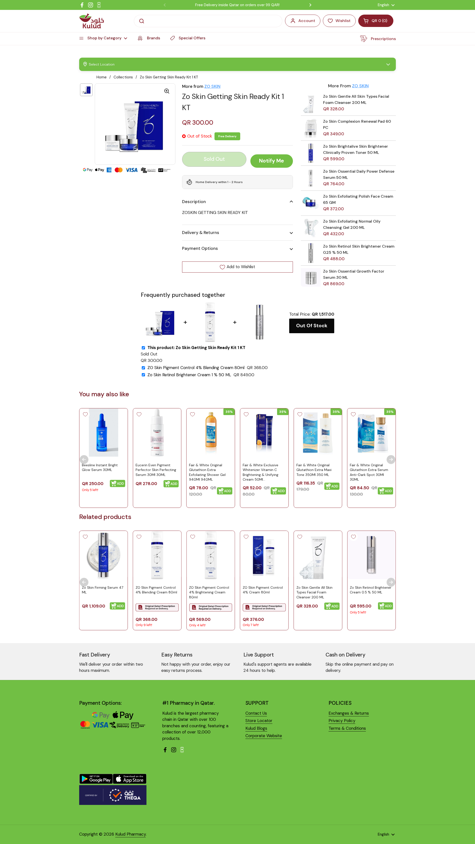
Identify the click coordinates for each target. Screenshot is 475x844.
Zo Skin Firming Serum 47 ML (102, 590)
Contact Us (256, 713)
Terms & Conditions (347, 728)
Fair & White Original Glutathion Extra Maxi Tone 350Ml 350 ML (314, 470)
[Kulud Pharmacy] (91, 21)
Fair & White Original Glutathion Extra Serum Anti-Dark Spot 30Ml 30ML (369, 472)
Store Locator (258, 720)
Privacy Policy (342, 720)
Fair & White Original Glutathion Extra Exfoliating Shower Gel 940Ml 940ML (207, 472)
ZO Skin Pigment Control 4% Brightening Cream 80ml (209, 592)
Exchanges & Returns (349, 713)
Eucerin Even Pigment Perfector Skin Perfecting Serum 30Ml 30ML (156, 470)
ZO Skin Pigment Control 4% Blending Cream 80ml (195, 367)
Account (306, 20)
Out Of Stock (311, 326)
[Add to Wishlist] (85, 414)
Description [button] (194, 201)
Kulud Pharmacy (130, 834)
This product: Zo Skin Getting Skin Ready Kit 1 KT (196, 347)
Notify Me (271, 161)
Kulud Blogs (256, 728)
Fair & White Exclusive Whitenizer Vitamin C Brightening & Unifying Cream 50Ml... (260, 472)
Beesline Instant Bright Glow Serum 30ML (100, 467)
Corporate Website (263, 735)
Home (101, 77)
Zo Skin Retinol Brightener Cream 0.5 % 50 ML (370, 590)
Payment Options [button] (200, 248)
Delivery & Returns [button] (200, 232)
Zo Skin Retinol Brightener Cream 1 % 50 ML (189, 374)
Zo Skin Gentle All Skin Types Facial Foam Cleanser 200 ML (314, 592)
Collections (123, 77)
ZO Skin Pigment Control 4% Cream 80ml (263, 590)
